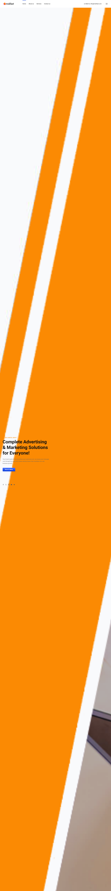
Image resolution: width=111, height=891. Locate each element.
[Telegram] (14, 484)
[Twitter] (6, 484)
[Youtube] (11, 484)
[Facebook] (3, 484)
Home (24, 4)
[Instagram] (8, 484)
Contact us (47, 4)
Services (39, 4)
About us (31, 4)
